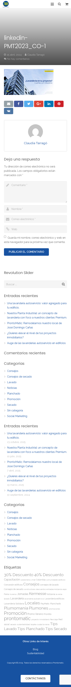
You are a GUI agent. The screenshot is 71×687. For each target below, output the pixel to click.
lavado (7, 599)
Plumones (38, 608)
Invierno (13, 594)
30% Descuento (18, 574)
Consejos (12, 371)
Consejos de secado (19, 376)
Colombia (41, 579)
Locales (32, 603)
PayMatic (45, 603)
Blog (35, 649)
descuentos (41, 589)
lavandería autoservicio (34, 599)
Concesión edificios (13, 584)
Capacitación (12, 579)
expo (65, 589)
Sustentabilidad (35, 653)
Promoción (13, 399)
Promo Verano (35, 613)
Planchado (13, 393)
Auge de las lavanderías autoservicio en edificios (36, 343)
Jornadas (22, 594)
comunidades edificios (55, 580)
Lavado (12, 382)
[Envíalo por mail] (8, 104)
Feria (6, 594)
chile (33, 580)
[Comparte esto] (18, 104)
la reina (59, 594)
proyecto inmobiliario (40, 619)
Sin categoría (15, 410)
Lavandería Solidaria (14, 603)
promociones (54, 609)
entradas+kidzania (54, 589)
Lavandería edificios (54, 598)
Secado (12, 404)
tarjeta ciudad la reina (40, 624)
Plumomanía (16, 608)
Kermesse (37, 593)
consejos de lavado (49, 584)
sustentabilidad (23, 624)
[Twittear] (28, 104)
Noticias (12, 387)
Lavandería (17, 598)
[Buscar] (59, 4)
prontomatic (17, 618)
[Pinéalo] (59, 104)
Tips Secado (56, 628)
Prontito (47, 614)
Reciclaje (54, 619)
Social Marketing (17, 416)
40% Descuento (49, 574)
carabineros (26, 580)
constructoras (29, 589)
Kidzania (51, 594)
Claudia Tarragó (36, 54)
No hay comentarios (18, 58)
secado (13, 624)
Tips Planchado (31, 628)
